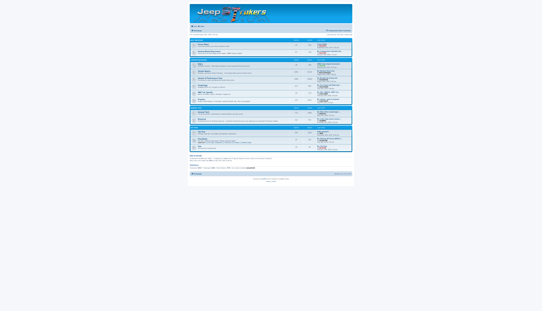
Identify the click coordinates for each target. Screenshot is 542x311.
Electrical (202, 119)
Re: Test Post (322, 146)
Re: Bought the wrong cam (327, 78)
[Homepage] (232, 14)
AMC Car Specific (205, 92)
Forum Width (322, 44)
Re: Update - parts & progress (328, 99)
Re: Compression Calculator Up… (329, 51)
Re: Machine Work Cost (326, 71)
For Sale (211, 142)
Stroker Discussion (198, 60)
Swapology (202, 85)
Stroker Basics (204, 71)
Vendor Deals (246, 142)
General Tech (196, 108)
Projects (201, 99)
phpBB (263, 179)
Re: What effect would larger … (328, 112)
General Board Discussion (209, 51)
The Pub (201, 132)
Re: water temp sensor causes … (329, 119)
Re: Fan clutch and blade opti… (329, 85)
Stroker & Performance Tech (210, 78)
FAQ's (200, 64)
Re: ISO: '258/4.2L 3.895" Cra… (328, 92)
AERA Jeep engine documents (328, 64)
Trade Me (227, 142)
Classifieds (202, 139)
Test (199, 146)
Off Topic (194, 128)
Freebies (236, 142)
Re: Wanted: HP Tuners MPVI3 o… (329, 139)
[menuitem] (194, 26)
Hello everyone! (323, 131)
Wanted (219, 142)
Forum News (203, 44)
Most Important (196, 40)
